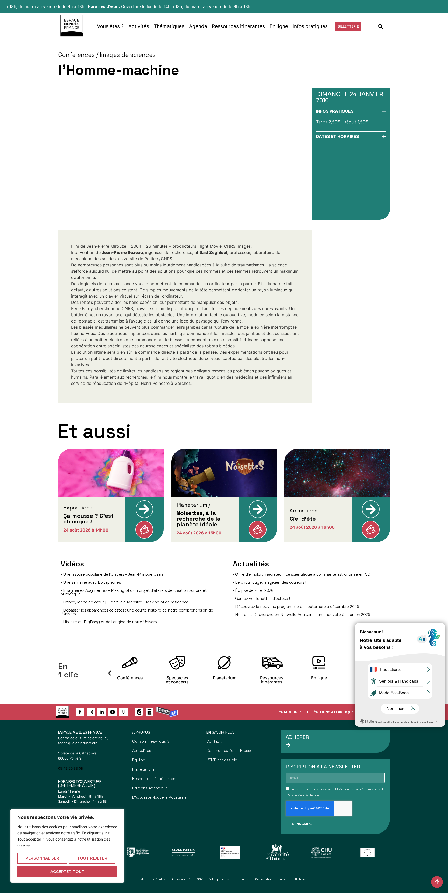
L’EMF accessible (221, 759)
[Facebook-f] (80, 712)
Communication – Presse (229, 750)
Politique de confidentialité (228, 879)
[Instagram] (91, 712)
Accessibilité (181, 879)
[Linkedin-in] (101, 712)
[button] (380, 26)
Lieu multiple (289, 712)
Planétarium (143, 769)
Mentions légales (152, 879)
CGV (200, 879)
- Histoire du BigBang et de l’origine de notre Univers (109, 622)
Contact (214, 741)
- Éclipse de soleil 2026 (253, 590)
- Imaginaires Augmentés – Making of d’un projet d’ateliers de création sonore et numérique (134, 592)
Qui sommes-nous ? (150, 741)
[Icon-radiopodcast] (123, 712)
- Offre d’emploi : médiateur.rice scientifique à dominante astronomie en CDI (302, 574)
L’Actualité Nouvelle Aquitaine (159, 797)
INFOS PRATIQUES (334, 111)
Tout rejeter (92, 858)
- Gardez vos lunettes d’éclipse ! (261, 598)
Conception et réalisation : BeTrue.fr (281, 879)
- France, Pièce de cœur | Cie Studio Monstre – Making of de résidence (124, 602)
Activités (138, 26)
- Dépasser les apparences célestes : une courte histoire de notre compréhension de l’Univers (137, 612)
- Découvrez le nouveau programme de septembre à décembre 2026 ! (297, 606)
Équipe (138, 759)
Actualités (141, 750)
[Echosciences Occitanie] (149, 712)
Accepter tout (67, 871)
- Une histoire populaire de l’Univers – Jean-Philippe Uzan (112, 574)
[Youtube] (112, 712)
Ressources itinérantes (238, 26)
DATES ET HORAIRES (337, 136)
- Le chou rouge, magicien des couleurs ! (269, 582)
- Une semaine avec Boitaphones (91, 582)
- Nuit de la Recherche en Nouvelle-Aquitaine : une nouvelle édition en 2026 (301, 614)
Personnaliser (42, 858)
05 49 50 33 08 (70, 768)
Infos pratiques (310, 26)
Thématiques (169, 26)
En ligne (279, 26)
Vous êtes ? (110, 26)
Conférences (76, 55)
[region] (67, 846)
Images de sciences (128, 55)
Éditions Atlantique (334, 712)
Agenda (198, 26)
